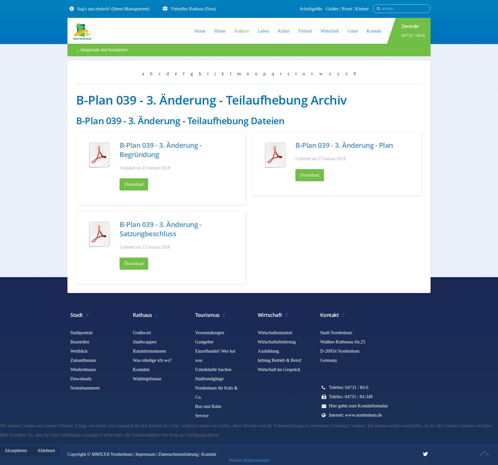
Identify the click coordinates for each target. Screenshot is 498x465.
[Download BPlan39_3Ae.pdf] (275, 155)
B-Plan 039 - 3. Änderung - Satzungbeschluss (160, 229)
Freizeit (305, 31)
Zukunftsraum (83, 360)
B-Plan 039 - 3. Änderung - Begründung (160, 149)
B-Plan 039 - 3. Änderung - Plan (344, 145)
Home (200, 31)
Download (134, 184)
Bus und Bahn (208, 406)
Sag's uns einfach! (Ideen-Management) (113, 8)
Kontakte (141, 369)
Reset (347, 8)
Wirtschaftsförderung (277, 341)
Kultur (284, 31)
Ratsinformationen (149, 351)
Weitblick (79, 351)
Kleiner (362, 8)
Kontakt (374, 31)
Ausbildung (268, 351)
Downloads (80, 378)
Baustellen (79, 341)
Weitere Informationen (249, 460)
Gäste (353, 31)
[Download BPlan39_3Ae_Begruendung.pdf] (99, 155)
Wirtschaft (329, 31)
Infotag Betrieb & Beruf (279, 360)
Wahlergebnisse (147, 378)
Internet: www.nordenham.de (355, 415)
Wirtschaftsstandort (275, 332)
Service (202, 415)
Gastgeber (204, 341)
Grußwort (142, 332)
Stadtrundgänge (209, 378)
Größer (332, 8)
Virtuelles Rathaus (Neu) (193, 8)
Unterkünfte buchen (213, 369)
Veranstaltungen (209, 332)
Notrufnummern (85, 387)
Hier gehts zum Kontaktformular (358, 405)
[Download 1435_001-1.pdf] (99, 234)
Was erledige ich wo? (152, 360)
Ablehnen (46, 450)
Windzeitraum (83, 369)
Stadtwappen (144, 341)
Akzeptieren (16, 450)
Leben (263, 31)
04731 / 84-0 (413, 35)
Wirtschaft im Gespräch (279, 369)
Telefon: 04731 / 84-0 (348, 387)
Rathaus (241, 31)
